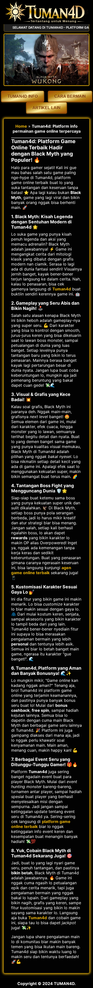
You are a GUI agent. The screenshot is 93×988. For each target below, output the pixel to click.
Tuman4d (61, 288)
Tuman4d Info (22, 96)
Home (21, 126)
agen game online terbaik (41, 570)
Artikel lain (46, 108)
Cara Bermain (70, 96)
